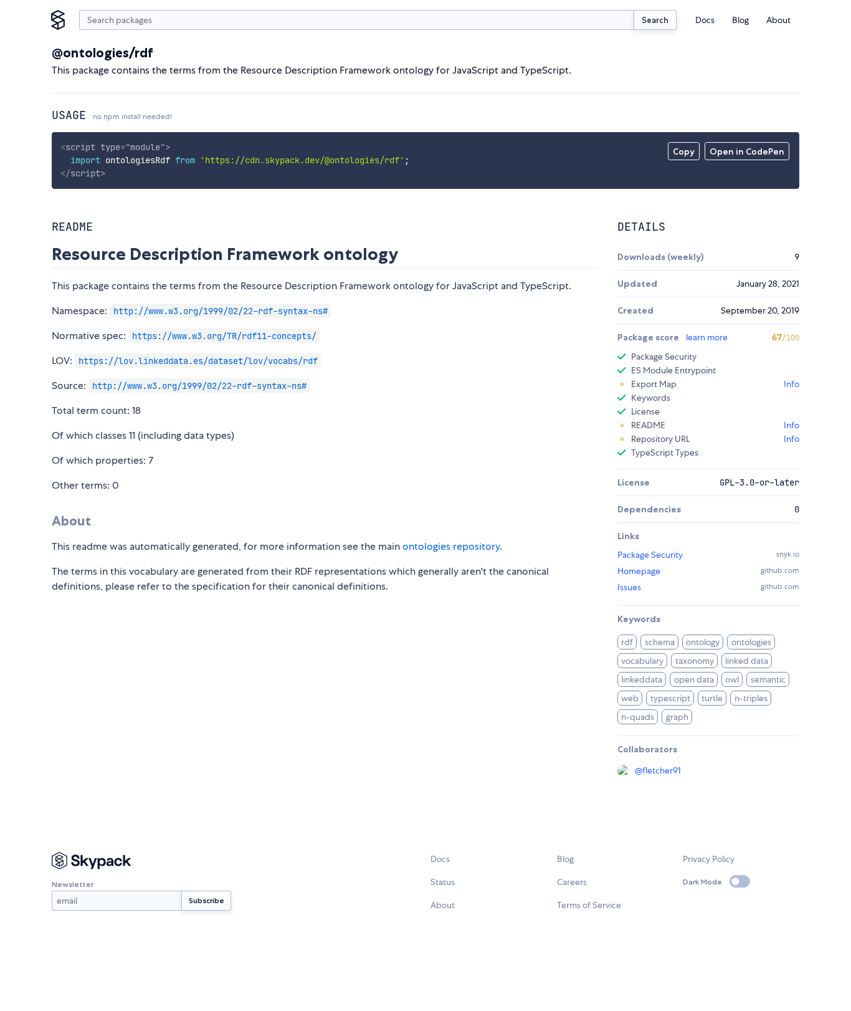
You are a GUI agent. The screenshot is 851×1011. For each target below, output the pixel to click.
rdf (627, 642)
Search (655, 20)
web (630, 698)
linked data (746, 660)
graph (677, 716)
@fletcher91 (658, 770)
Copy (684, 151)
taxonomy (694, 660)
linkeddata (641, 679)
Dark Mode (702, 881)
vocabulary (642, 660)
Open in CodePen (747, 151)
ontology (703, 642)
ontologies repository (451, 546)
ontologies (751, 642)
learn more (707, 337)
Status (442, 882)
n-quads (637, 716)
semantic (768, 679)
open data (694, 679)
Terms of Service (589, 905)
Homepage (638, 571)
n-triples (751, 698)
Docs (705, 20)
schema (660, 642)
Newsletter (72, 884)
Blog (740, 20)
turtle (712, 698)
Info (791, 384)
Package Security (650, 554)
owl (732, 679)
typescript (670, 698)
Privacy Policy (709, 859)
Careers (572, 882)
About (778, 20)
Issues (629, 587)
